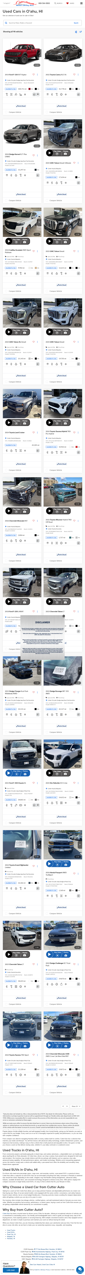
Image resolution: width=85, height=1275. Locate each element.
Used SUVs (11, 1232)
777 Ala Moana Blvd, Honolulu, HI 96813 (48, 1249)
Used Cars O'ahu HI (48, 1264)
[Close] (29, 1262)
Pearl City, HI (11, 1234)
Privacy (48, 1269)
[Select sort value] (80, 32)
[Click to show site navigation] (81, 3)
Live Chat (11, 1270)
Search (76, 23)
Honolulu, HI (11, 1238)
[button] (39, 53)
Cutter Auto (6, 1213)
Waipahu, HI (11, 1236)
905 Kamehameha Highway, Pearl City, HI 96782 (48, 1252)
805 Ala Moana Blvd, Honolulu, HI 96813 (48, 1254)
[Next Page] (67, 1106)
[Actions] (37, 74)
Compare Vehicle (15, 112)
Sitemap (43, 1269)
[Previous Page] (63, 1106)
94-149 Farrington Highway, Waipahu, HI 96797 (48, 1259)
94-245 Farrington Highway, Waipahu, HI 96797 (48, 1256)
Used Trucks (11, 1230)
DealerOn (37, 1269)
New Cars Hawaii (35, 1264)
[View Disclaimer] (25, 94)
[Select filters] (76, 31)
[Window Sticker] (37, 94)
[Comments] (34, 94)
